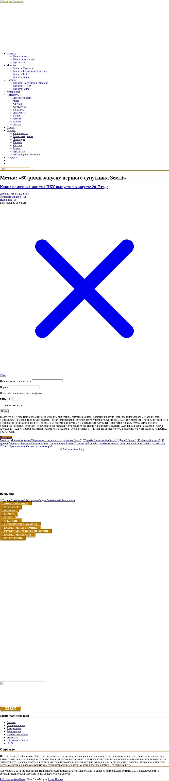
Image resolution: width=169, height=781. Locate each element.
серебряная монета (15, 446)
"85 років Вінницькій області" (100, 440)
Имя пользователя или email (16, 381)
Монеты (11, 65)
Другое (17, 124)
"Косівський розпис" (148, 440)
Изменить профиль (17, 734)
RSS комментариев (17, 740)
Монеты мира (21, 77)
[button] (8, 199)
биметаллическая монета (34, 443)
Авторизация (14, 728)
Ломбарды (19, 139)
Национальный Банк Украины (67, 443)
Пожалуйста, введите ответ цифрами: (21, 393)
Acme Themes (55, 779)
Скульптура (19, 106)
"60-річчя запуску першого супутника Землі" (56, 440)
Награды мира (21, 88)
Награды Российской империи (30, 82)
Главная (11, 722)
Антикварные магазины (26, 154)
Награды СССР (22, 85)
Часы (16, 100)
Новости (11, 53)
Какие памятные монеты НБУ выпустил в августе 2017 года (54, 187)
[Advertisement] (84, 26)
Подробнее (6, 437)
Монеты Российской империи (30, 71)
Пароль (4, 387)
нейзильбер (91, 443)
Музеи (16, 148)
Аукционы (19, 62)
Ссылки (11, 130)
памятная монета (109, 443)
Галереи (17, 142)
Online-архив (20, 133)
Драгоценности (22, 97)
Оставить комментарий (39, 446)
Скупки (17, 145)
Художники (13, 91)
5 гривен (14, 443)
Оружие (17, 103)
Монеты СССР (21, 74)
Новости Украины (23, 59)
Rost (26, 193)
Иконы (17, 118)
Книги (17, 115)
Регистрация (14, 731)
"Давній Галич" (127, 440)
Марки (17, 121)
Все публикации (16, 725)
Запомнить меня (12, 405)
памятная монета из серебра (135, 443)
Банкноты (18, 109)
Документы (19, 112)
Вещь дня (12, 157)
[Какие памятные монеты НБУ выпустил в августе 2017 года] (13, 196)
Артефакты (13, 94)
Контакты (12, 737)
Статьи (11, 127)
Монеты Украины (23, 68)
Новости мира (21, 56)
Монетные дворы (23, 136)
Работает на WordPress (12, 779)
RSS (10, 743)
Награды (12, 80)
